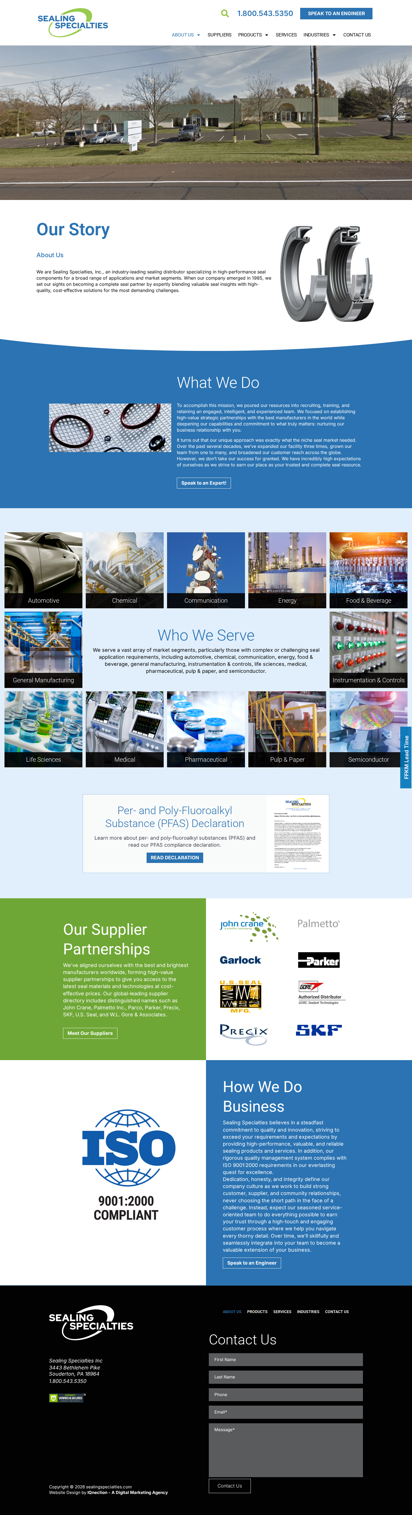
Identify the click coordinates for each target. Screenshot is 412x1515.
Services (286, 35)
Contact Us (357, 35)
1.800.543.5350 (265, 13)
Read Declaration (175, 857)
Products (250, 35)
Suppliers (219, 35)
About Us (183, 35)
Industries (316, 35)
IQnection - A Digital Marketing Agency (127, 1492)
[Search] (225, 13)
